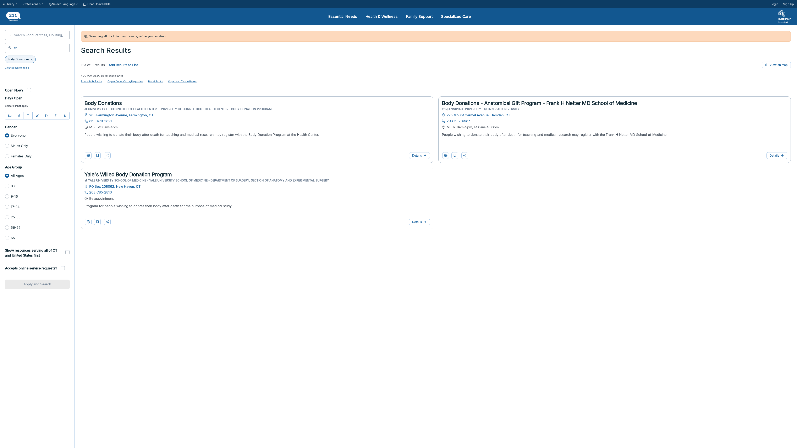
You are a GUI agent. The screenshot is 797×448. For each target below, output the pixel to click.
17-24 (15, 207)
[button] (97, 155)
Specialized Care (456, 16)
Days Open (13, 98)
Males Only (19, 146)
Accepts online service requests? (31, 268)
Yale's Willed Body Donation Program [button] (128, 174)
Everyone (18, 135)
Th (46, 115)
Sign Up (788, 4)
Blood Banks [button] (155, 81)
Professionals (31, 4)
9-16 (14, 196)
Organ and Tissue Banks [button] (182, 81)
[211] (13, 17)
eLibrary (8, 4)
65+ (14, 238)
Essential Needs (342, 16)
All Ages (17, 176)
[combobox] (37, 35)
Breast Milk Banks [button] (91, 81)
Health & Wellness (381, 16)
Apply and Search (37, 284)
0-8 (13, 186)
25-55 (16, 217)
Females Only (21, 156)
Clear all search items (17, 67)
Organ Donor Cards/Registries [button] (125, 81)
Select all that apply (16, 105)
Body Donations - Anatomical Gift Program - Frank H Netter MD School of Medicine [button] (539, 103)
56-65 (16, 227)
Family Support (419, 16)
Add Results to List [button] (123, 65)
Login (774, 4)
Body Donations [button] (103, 103)
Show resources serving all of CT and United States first (31, 252)
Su (9, 115)
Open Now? (14, 90)
